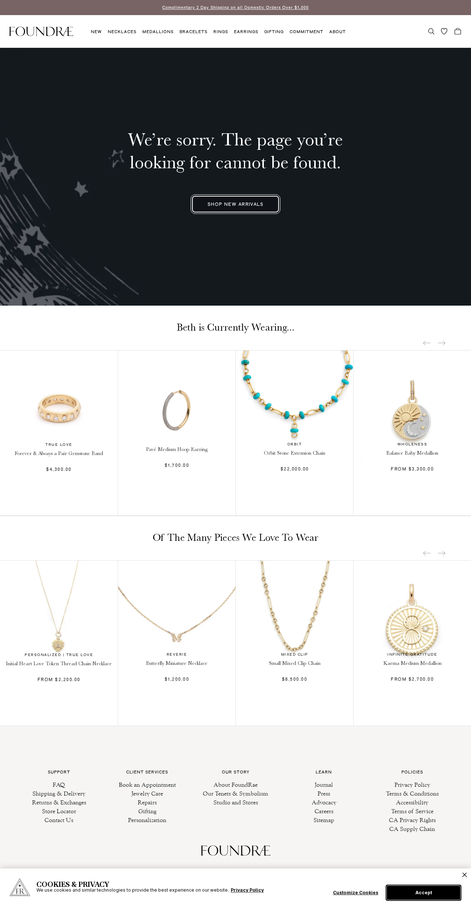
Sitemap (324, 820)
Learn (324, 772)
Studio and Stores (235, 802)
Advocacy (324, 802)
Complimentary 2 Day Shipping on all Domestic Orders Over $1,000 (235, 7)
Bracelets (194, 31)
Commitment (306, 31)
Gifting (274, 31)
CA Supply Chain (412, 828)
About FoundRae (235, 784)
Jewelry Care (147, 793)
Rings (220, 31)
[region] (235, 887)
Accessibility (412, 802)
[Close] (464, 874)
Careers (324, 811)
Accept (423, 892)
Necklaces (122, 31)
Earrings (246, 31)
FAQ (59, 784)
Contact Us (59, 820)
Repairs (147, 802)
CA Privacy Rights (412, 820)
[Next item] (441, 343)
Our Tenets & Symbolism (235, 793)
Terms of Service (412, 811)
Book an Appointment (147, 784)
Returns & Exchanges (59, 802)
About (337, 31)
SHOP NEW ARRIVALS (235, 204)
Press (324, 793)
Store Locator (59, 811)
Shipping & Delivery (58, 793)
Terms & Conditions (412, 793)
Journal (324, 784)
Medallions (158, 31)
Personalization (147, 820)
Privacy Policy (412, 784)
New (96, 31)
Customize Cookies (355, 893)
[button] (431, 31)
